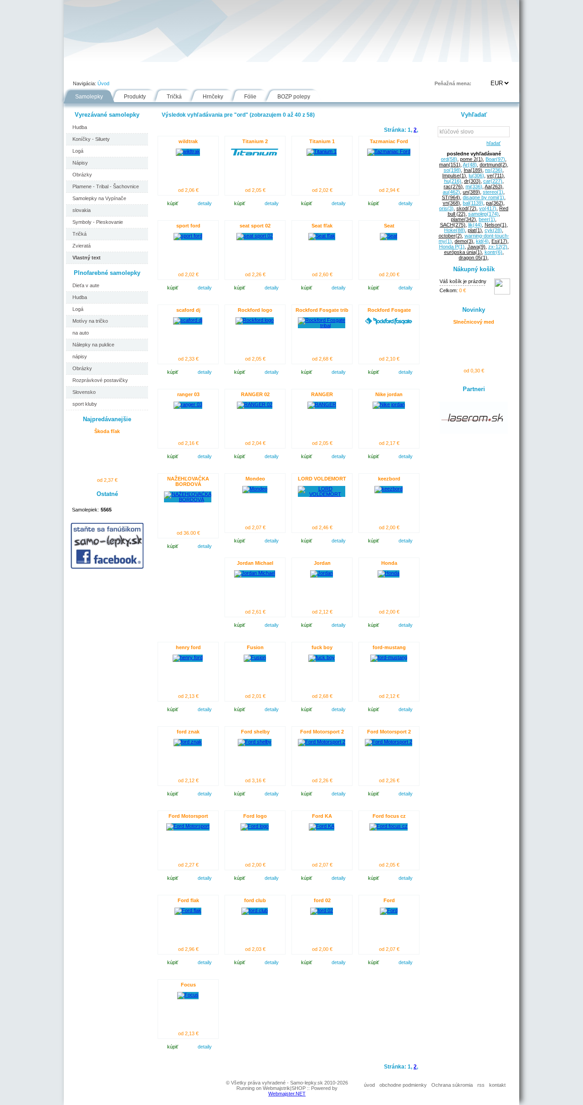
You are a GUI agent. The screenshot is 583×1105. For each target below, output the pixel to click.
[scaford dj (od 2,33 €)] (187, 320)
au (451, 192)
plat (475, 230)
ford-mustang (389, 647)
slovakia (81, 210)
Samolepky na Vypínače (99, 198)
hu (452, 181)
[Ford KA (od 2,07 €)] (321, 826)
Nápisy (80, 162)
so (452, 170)
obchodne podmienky (403, 1085)
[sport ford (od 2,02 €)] (188, 235)
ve (495, 175)
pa (494, 203)
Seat (389, 225)
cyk (493, 230)
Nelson (495, 224)
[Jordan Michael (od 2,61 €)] (254, 573)
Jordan (322, 563)
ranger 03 (188, 394)
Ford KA (322, 816)
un (471, 192)
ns (493, 170)
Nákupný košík (474, 269)
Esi (499, 241)
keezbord (389, 478)
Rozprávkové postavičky (100, 380)
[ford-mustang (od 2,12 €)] (388, 657)
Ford (389, 900)
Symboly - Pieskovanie (97, 222)
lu (476, 175)
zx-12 (497, 246)
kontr (493, 252)
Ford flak (188, 900)
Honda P (452, 246)
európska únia (463, 252)
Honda (389, 563)
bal (473, 203)
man (449, 164)
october (450, 235)
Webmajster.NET (287, 1093)
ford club (255, 900)
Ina (473, 170)
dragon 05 (473, 257)
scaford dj (188, 310)
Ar (470, 164)
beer (487, 219)
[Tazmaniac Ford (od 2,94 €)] (388, 151)
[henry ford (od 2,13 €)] (188, 657)
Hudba (79, 127)
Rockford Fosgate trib (322, 310)
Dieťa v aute (85, 285)
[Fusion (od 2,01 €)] (255, 657)
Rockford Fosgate (389, 310)
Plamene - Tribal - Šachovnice (105, 186)
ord (449, 159)
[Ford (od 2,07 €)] (389, 910)
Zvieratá (81, 245)
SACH (452, 224)
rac (453, 186)
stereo (493, 192)
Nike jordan (389, 394)
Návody (219, 70)
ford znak (188, 731)
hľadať (492, 143)
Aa (493, 186)
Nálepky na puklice (93, 344)
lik (475, 224)
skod (466, 208)
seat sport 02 (255, 225)
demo (464, 241)
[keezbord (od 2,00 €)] (388, 488)
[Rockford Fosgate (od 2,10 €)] (388, 323)
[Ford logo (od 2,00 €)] (254, 826)
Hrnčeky (213, 96)
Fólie (256, 70)
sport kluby (84, 404)
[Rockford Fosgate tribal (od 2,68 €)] (321, 325)
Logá (77, 151)
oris (446, 208)
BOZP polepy (293, 96)
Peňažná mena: (453, 83)
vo (487, 208)
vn (451, 203)
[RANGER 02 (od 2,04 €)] (254, 404)
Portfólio (118, 70)
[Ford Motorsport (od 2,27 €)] (188, 826)
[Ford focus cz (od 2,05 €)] (388, 826)
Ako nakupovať (169, 70)
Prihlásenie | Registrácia (482, 70)
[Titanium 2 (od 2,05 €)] (254, 153)
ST (451, 197)
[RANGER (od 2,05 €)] (321, 404)
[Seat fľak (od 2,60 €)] (321, 235)
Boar (495, 159)
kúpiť (172, 203)
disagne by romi (483, 197)
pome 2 (471, 159)
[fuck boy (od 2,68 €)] (321, 657)
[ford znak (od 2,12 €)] (188, 741)
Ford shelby (255, 731)
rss (481, 1085)
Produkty (135, 96)
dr (472, 181)
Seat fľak (322, 225)
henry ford (188, 647)
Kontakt (370, 70)
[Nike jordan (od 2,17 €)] (389, 404)
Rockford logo (255, 310)
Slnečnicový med (473, 322)
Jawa (476, 246)
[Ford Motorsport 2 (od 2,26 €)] (321, 741)
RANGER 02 (255, 394)
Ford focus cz (389, 816)
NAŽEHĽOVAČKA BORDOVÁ (188, 481)
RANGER (322, 394)
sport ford (188, 225)
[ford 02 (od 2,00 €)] (321, 910)
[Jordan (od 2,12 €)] (321, 573)
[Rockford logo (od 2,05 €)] (254, 320)
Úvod (80, 70)
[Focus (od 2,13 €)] (188, 994)
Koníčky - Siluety (91, 139)
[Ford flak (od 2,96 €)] (187, 910)
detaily (205, 203)
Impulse (454, 175)
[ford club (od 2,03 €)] (254, 910)
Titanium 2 (255, 141)
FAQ (334, 70)
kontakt (497, 1085)
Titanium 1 (322, 141)
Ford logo (255, 816)
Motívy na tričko (90, 321)
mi (473, 186)
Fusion (255, 647)
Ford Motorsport (188, 816)
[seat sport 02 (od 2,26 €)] (254, 235)
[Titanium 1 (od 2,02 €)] (322, 151)
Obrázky (82, 174)
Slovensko (84, 392)
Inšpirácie (295, 70)
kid (482, 241)
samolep (483, 214)
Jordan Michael (255, 563)
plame (463, 219)
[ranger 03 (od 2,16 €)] (188, 404)
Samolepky (89, 96)
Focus (188, 984)
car (492, 181)
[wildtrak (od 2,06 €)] (188, 151)
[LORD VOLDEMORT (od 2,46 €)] (321, 494)
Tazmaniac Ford (389, 141)
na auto (80, 333)
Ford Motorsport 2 (322, 731)
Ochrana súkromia (452, 1085)
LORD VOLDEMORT (322, 478)
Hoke (454, 230)
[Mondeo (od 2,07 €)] (254, 488)
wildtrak (188, 141)
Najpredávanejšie (107, 419)
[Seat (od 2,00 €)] (388, 235)
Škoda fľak (107, 431)
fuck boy (322, 647)
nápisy (79, 356)
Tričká (174, 96)
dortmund (493, 164)
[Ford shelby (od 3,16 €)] (254, 741)
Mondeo (255, 478)
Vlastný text (86, 257)
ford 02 (322, 900)
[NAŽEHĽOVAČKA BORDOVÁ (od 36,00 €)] (187, 499)
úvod (369, 1085)
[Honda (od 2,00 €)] (388, 573)
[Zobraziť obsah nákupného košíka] (502, 292)
